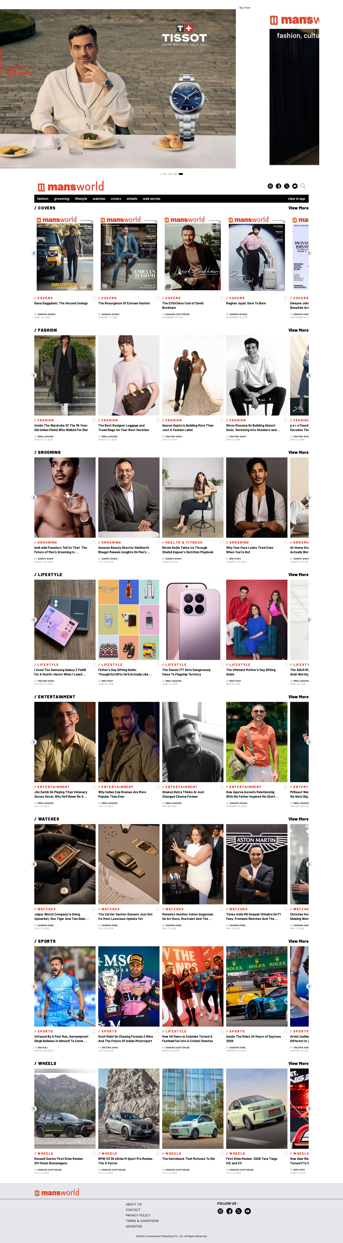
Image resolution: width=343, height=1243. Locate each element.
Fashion (42, 199)
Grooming (61, 199)
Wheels (132, 199)
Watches (99, 199)
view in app (296, 199)
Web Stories (151, 199)
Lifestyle (81, 199)
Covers (116, 199)
